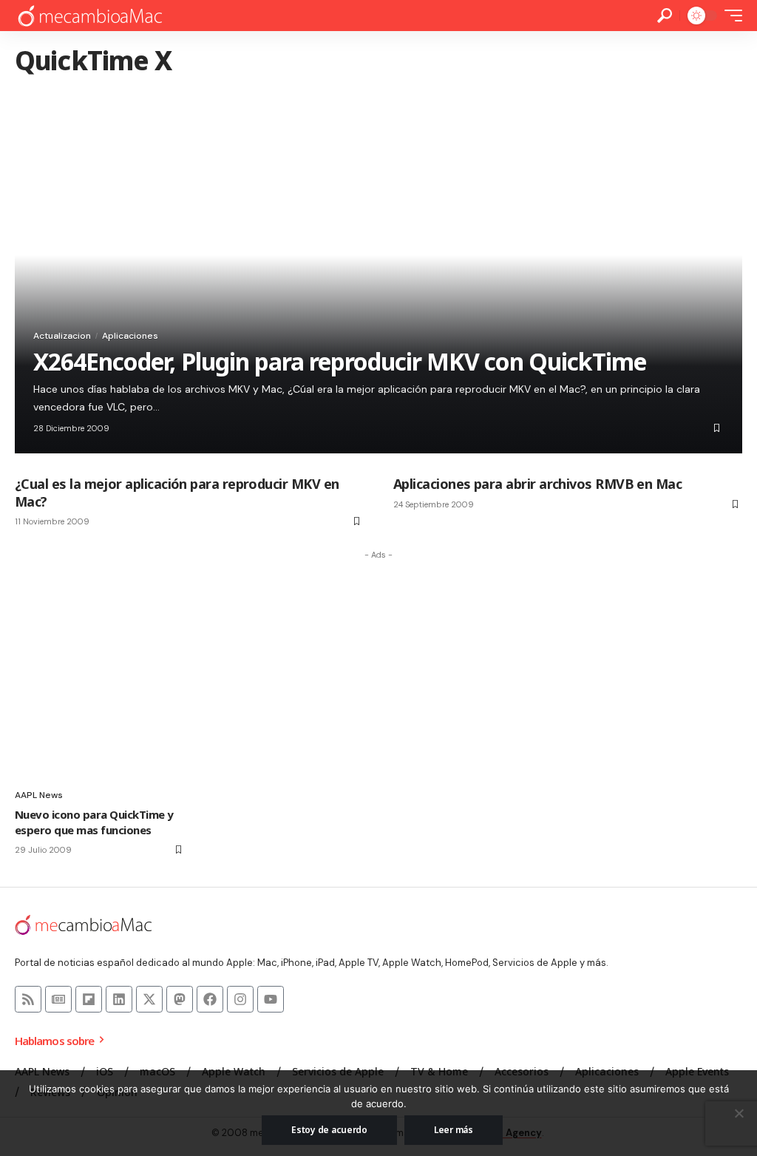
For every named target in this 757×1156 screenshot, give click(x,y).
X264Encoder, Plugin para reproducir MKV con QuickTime (339, 361)
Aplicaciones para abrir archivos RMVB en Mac (537, 484)
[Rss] (28, 999)
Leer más (453, 1129)
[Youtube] (270, 999)
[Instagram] (240, 999)
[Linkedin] (119, 999)
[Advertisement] (378, 670)
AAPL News (39, 795)
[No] (738, 1113)
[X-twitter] (149, 999)
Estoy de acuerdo (329, 1129)
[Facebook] (210, 999)
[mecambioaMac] (89, 15)
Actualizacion (62, 336)
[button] (665, 15)
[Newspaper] (58, 999)
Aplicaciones (130, 336)
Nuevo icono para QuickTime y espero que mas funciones (94, 822)
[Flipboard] (88, 999)
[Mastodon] (179, 999)
